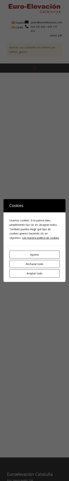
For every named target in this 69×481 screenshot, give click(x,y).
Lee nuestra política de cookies (40, 238)
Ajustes (34, 254)
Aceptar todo (34, 273)
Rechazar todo (34, 264)
